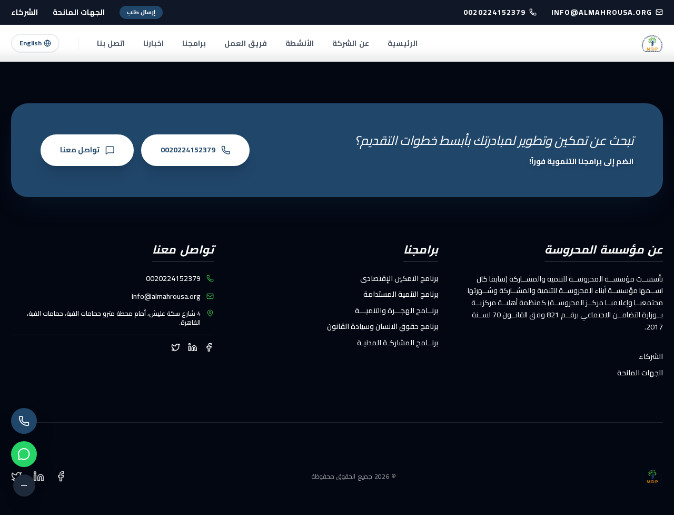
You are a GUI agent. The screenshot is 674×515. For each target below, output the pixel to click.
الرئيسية (403, 43)
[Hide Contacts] (24, 485)
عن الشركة (350, 43)
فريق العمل (245, 43)
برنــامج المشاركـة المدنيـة (397, 342)
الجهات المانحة (79, 12)
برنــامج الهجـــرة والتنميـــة (396, 310)
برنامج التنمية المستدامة (400, 294)
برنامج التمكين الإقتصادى (399, 278)
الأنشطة (299, 43)
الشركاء (24, 12)
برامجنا (194, 43)
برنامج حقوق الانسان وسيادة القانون (382, 326)
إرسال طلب (141, 12)
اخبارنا (153, 43)
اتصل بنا (111, 43)
